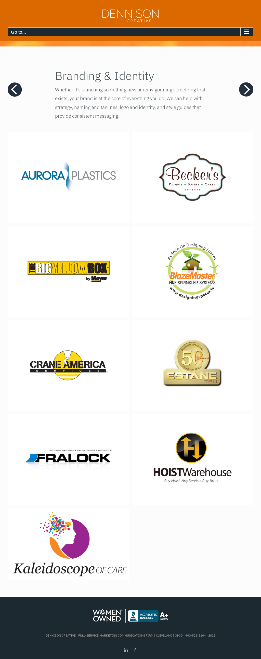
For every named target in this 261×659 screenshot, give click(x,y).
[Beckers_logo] (192, 136)
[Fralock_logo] (68, 418)
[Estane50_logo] (192, 324)
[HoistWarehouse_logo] (192, 418)
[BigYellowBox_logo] (68, 230)
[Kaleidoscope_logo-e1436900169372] (68, 512)
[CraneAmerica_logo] (68, 324)
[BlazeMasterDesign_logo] (192, 230)
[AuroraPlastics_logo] (68, 136)
